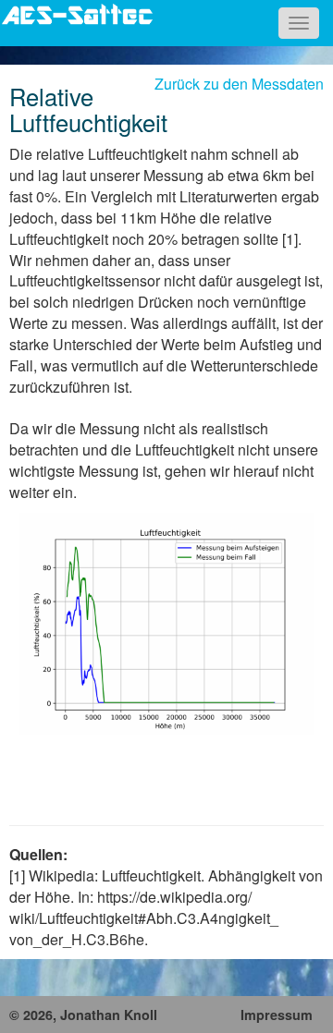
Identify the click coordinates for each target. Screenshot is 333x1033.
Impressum (276, 1014)
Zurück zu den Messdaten (239, 83)
